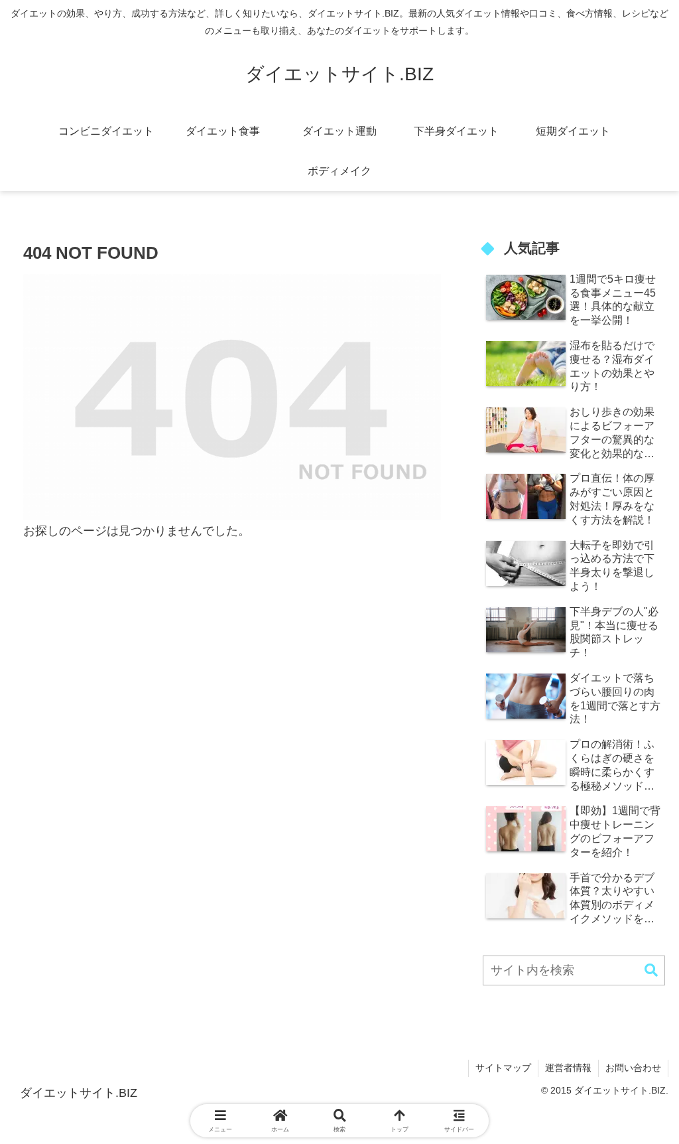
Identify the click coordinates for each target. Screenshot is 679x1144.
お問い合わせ (633, 1067)
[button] (651, 970)
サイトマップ (503, 1067)
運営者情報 (568, 1067)
